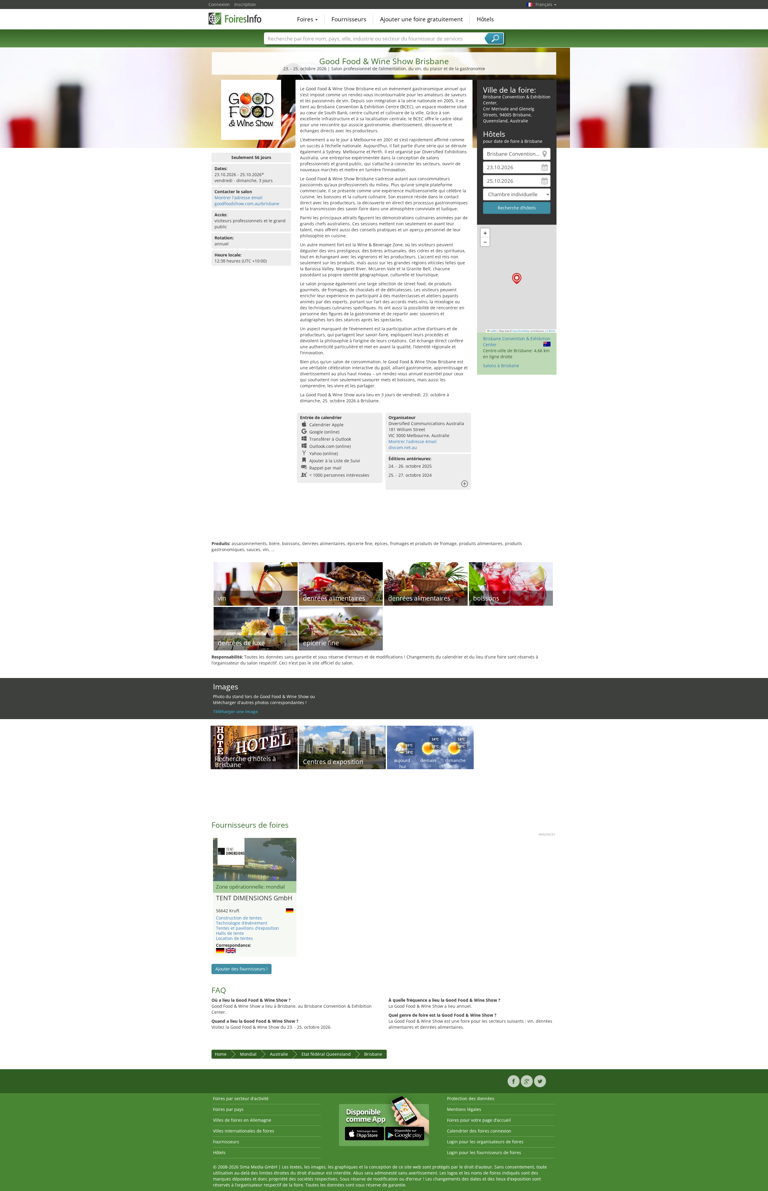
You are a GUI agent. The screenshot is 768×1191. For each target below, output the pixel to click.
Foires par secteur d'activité (240, 1098)
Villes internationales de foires (243, 1131)
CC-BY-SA (550, 330)
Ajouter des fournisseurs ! (241, 969)
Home (220, 1054)
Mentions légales (464, 1109)
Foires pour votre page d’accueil (479, 1120)
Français (545, 4)
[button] (517, 278)
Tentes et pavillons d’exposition (247, 928)
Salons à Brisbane (501, 365)
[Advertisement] (384, 521)
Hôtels (485, 19)
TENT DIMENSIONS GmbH (254, 898)
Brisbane (373, 1054)
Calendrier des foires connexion (479, 1131)
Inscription (245, 4)
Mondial (248, 1054)
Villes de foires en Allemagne (242, 1120)
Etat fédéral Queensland (326, 1054)
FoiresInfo (238, 19)
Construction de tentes (239, 918)
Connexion (219, 4)
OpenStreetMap (521, 330)
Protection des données (470, 1098)
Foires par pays (228, 1109)
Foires (306, 19)
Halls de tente (230, 933)
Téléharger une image (235, 711)
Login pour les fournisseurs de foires (484, 1152)
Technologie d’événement (241, 923)
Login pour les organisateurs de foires (485, 1141)
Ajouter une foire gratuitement (421, 19)
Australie (279, 1054)
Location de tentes (234, 938)
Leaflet (493, 330)
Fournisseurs (349, 19)
